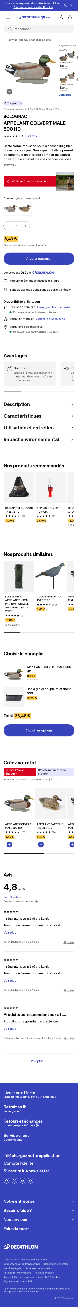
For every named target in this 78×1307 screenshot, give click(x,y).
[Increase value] (25, 225)
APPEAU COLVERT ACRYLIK (48, 509)
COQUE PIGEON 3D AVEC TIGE (48, 598)
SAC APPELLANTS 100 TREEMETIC (19, 509)
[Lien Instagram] (30, 1181)
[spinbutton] (16, 226)
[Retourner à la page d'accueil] (34, 17)
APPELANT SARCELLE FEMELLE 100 (50, 826)
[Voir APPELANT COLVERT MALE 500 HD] (14, 675)
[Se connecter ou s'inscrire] (61, 17)
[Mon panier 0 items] (70, 17)
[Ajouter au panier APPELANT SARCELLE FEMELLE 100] (41, 844)
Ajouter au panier (39, 258)
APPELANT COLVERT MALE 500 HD (18, 826)
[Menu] (8, 17)
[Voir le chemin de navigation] (5, 39)
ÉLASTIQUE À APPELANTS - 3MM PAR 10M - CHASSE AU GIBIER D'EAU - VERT (17, 604)
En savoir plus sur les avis (19, 901)
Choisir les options (39, 730)
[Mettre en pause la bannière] (66, 5)
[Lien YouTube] (22, 1181)
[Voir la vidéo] (9, 92)
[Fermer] (71, 5)
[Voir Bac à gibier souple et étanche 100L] (14, 697)
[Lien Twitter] (14, 1181)
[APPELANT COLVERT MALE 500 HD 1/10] (30, 70)
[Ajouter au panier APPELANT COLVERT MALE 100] (72, 844)
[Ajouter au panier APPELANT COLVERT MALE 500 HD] (9, 844)
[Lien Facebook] (6, 1181)
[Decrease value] (8, 225)
